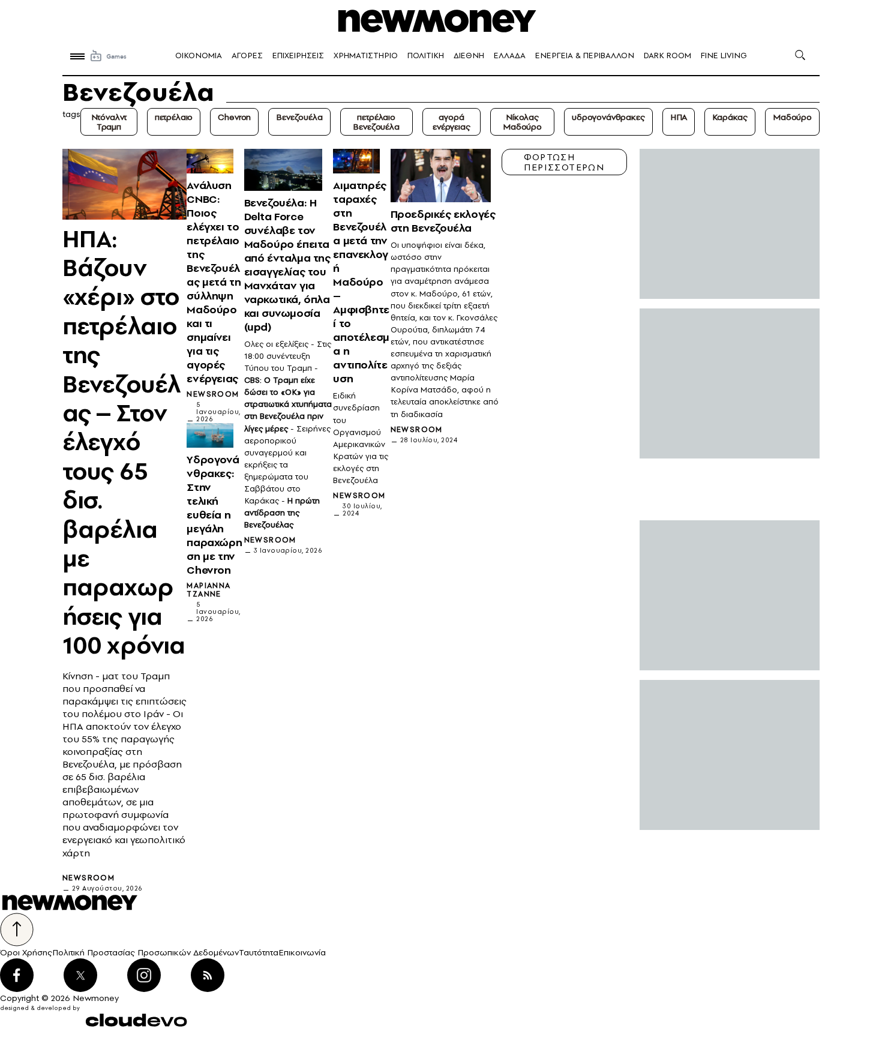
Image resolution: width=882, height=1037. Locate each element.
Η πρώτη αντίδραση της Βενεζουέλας (282, 513)
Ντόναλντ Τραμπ (109, 122)
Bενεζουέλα (299, 117)
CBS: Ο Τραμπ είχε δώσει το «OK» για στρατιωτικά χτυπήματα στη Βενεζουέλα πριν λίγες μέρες (288, 404)
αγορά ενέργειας (451, 122)
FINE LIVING (724, 55)
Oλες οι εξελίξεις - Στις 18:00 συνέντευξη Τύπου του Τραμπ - (287, 356)
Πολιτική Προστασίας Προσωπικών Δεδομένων (145, 952)
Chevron (234, 117)
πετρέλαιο (174, 117)
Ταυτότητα (258, 952)
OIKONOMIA (198, 55)
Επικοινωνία (302, 952)
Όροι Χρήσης (26, 952)
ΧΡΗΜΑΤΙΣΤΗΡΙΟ (366, 55)
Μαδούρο (792, 117)
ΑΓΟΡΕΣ (247, 55)
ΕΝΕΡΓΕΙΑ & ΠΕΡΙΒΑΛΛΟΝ (584, 55)
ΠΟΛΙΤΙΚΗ (425, 55)
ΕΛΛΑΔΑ (510, 55)
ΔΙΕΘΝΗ (469, 55)
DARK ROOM (667, 55)
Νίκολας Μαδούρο (522, 122)
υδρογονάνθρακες (608, 117)
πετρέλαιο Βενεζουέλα (376, 122)
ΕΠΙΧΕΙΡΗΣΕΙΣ (298, 55)
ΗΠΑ (679, 117)
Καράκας (730, 117)
